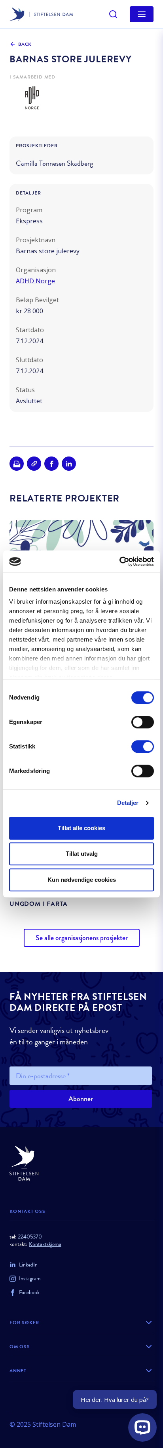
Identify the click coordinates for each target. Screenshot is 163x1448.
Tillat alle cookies (81, 828)
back (25, 44)
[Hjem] (81, 1163)
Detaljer (128, 802)
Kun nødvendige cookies (81, 879)
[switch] (142, 722)
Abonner (80, 1099)
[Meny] (142, 14)
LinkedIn (28, 1265)
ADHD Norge (35, 281)
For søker (24, 1322)
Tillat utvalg (82, 853)
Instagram (30, 1278)
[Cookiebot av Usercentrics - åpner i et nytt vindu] (119, 561)
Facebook (29, 1292)
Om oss (19, 1346)
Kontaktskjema (45, 1244)
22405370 (30, 1237)
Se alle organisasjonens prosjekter (82, 938)
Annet (18, 1370)
